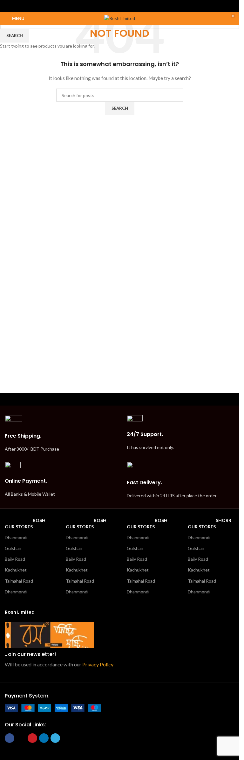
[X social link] (112, 6)
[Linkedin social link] (128, 6)
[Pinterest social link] (120, 6)
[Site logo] (119, 18)
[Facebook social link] (103, 6)
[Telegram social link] (135, 6)
